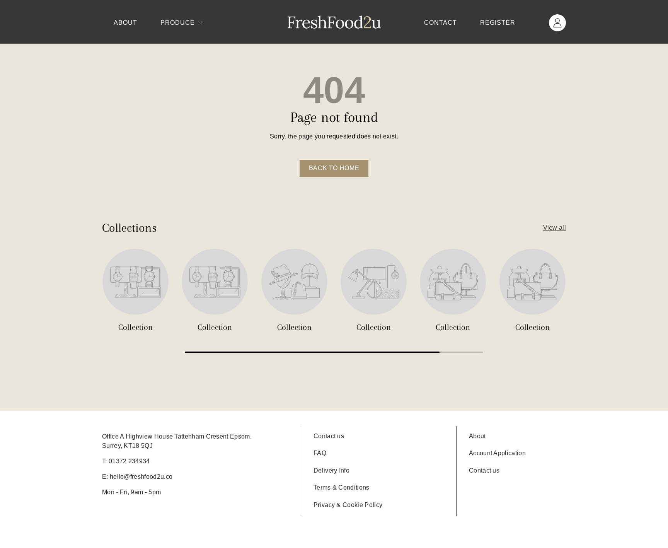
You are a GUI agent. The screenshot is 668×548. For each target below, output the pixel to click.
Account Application (497, 453)
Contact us (329, 436)
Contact (440, 22)
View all (554, 227)
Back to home (334, 168)
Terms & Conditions (342, 487)
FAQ (320, 453)
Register (497, 22)
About (125, 22)
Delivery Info (331, 470)
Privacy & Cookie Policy (348, 505)
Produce (177, 22)
